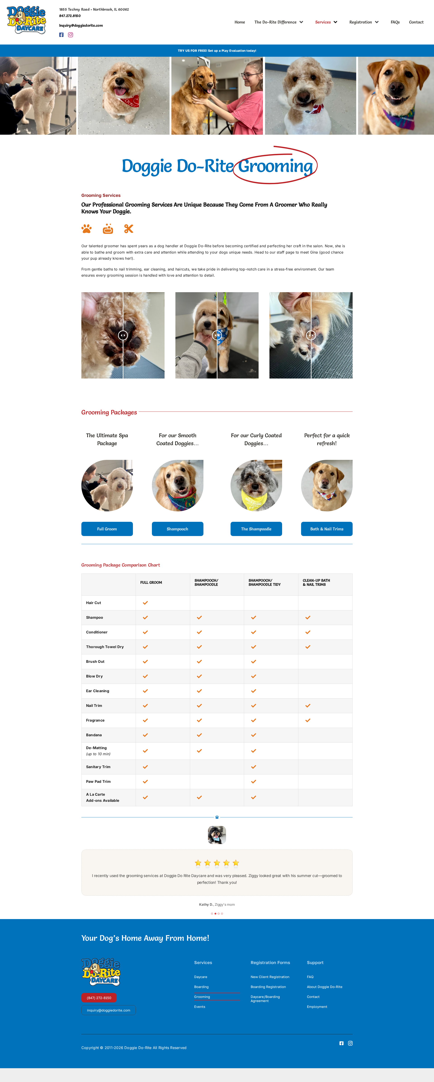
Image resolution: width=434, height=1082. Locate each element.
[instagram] (70, 34)
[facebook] (61, 34)
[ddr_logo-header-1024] (26, 7)
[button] (212, 914)
